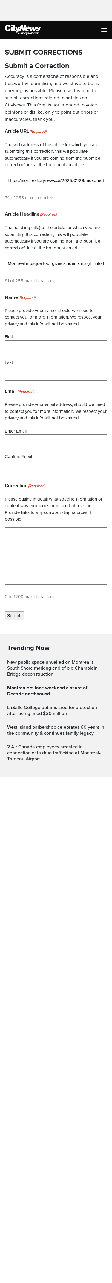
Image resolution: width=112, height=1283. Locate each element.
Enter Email (16, 431)
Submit (14, 616)
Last (9, 362)
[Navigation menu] (105, 30)
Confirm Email (18, 456)
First (9, 336)
